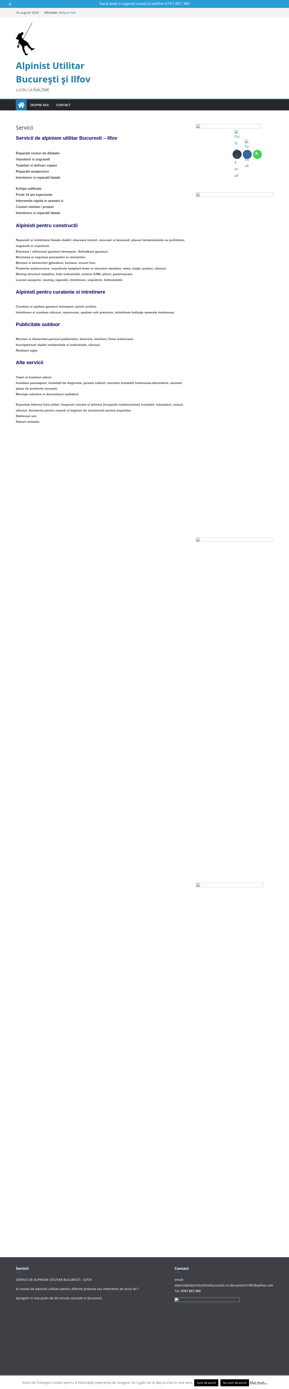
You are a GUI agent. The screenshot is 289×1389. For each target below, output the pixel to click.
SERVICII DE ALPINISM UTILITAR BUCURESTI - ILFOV (54, 1279)
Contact (63, 105)
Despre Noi (67, 12)
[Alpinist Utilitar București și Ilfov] (21, 105)
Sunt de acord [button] (206, 1383)
